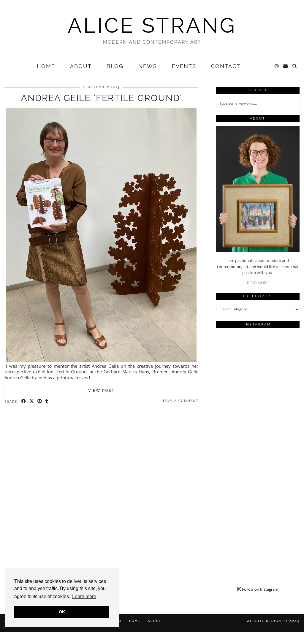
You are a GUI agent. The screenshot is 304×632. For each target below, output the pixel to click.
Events (184, 66)
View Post (101, 390)
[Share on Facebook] (24, 401)
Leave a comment (179, 401)
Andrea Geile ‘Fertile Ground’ (101, 98)
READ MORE (257, 282)
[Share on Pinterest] (40, 401)
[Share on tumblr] (47, 401)
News (147, 66)
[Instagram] (277, 66)
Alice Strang (152, 25)
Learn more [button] (84, 596)
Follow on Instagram (259, 589)
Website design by (273, 620)
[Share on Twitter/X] (32, 401)
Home (46, 66)
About (81, 66)
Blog (115, 66)
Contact (225, 66)
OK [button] (62, 611)
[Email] (285, 66)
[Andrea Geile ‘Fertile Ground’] (101, 360)
